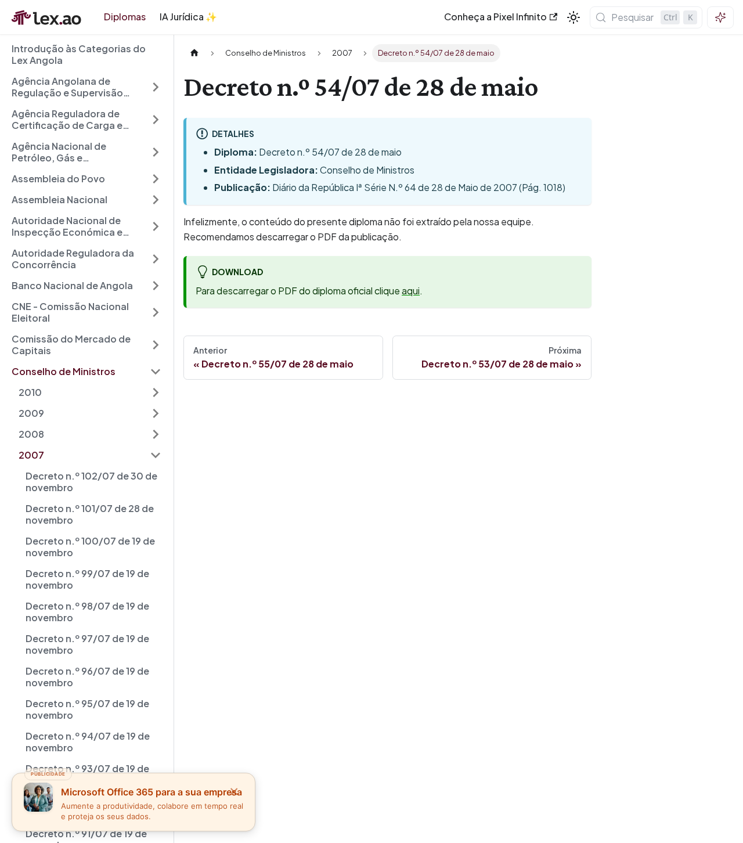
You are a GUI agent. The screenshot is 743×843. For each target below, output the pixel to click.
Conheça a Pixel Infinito (495, 16)
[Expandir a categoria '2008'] (155, 434)
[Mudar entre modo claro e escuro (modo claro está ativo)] (573, 17)
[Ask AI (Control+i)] (720, 17)
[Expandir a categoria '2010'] (155, 392)
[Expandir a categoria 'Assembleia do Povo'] (155, 179)
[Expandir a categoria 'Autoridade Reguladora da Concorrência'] (155, 259)
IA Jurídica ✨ (188, 16)
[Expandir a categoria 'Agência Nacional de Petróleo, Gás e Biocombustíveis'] (155, 152)
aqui (411, 290)
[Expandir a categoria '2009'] (155, 413)
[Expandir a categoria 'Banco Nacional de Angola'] (155, 285)
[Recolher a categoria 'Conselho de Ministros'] (155, 371)
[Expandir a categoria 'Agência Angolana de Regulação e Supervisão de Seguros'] (155, 87)
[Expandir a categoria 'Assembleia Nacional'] (155, 199)
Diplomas (125, 16)
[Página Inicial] (194, 53)
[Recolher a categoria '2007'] (155, 455)
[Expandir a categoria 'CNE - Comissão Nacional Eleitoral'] (155, 312)
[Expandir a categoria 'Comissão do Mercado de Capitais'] (155, 345)
